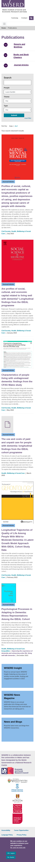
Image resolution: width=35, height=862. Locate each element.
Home (3, 28)
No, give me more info (17, 847)
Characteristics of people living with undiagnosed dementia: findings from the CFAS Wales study (16, 379)
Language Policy (7, 835)
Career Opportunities (21, 830)
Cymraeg (14, 18)
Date (11, 126)
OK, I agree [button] (11, 853)
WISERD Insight (13, 668)
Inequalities (5, 651)
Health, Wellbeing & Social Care (13, 473)
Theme (6, 97)
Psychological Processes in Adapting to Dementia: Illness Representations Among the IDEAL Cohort (16, 614)
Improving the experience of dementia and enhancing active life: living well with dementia (16, 653)
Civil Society (6, 231)
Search (7, 77)
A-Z (16, 126)
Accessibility (5, 830)
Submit (14, 115)
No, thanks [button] (10, 857)
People (7, 88)
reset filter (27, 118)
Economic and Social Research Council (17, 770)
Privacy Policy (21, 835)
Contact (24, 18)
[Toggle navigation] (4, 24)
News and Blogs (13, 721)
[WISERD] (12, 3)
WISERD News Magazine (12, 696)
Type (6, 106)
